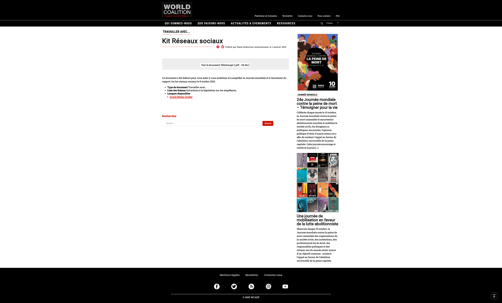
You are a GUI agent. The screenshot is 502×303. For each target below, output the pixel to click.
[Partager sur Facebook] (218, 47)
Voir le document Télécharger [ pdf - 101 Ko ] (225, 65)
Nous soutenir (324, 16)
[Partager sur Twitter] (223, 47)
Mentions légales (230, 275)
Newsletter (287, 16)
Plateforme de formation (266, 16)
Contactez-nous (305, 16)
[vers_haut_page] (494, 296)
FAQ (338, 16)
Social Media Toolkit (181, 96)
